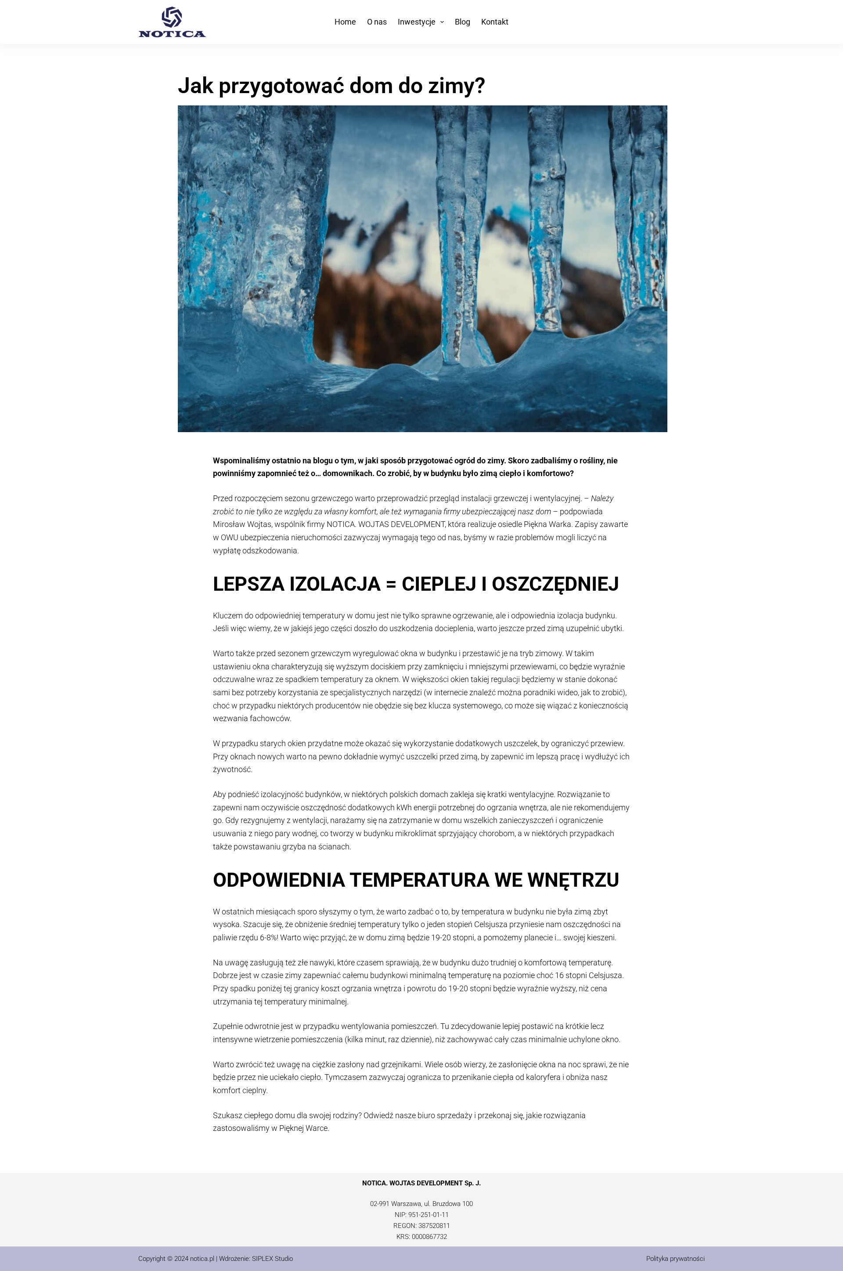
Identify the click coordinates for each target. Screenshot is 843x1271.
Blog (462, 21)
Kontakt (494, 21)
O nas (377, 21)
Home (345, 21)
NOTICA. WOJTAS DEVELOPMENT (386, 524)
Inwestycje (417, 21)
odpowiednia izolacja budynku (563, 615)
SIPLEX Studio (272, 1259)
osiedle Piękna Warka (534, 524)
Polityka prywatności (675, 1259)
